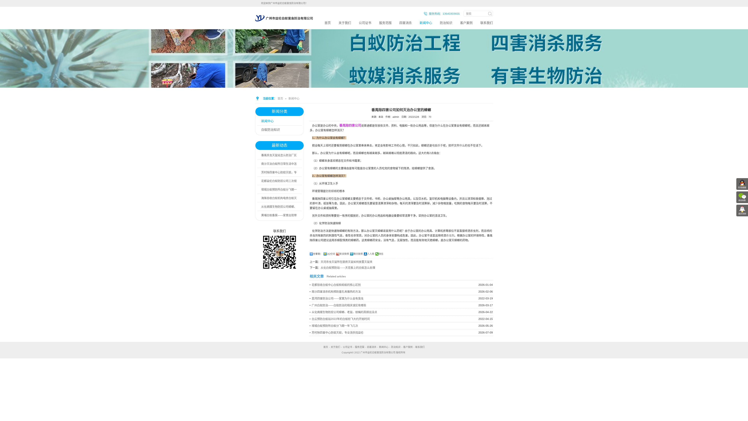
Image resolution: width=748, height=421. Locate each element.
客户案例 (466, 23)
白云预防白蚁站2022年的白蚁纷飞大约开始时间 (341, 318)
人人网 (370, 254)
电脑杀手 (437, 145)
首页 (328, 23)
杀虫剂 (450, 235)
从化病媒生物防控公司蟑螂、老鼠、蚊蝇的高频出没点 (344, 312)
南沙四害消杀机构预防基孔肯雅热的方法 (336, 291)
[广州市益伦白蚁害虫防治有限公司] (284, 21)
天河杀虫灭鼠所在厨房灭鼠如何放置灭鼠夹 (346, 261)
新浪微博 (344, 254)
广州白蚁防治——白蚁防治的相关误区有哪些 (339, 305)
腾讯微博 (358, 254)
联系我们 (486, 23)
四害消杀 (405, 23)
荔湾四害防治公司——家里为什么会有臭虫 (337, 298)
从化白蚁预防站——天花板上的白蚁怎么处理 (348, 267)
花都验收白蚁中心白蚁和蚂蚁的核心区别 (336, 284)
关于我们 (345, 23)
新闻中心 (426, 23)
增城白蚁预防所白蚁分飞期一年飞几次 (335, 325)
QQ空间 (331, 254)
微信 (381, 254)
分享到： (317, 254)
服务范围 (385, 23)
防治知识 (446, 23)
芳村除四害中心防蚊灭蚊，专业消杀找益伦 (337, 332)
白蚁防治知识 (270, 129)
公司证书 (365, 23)
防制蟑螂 (331, 191)
